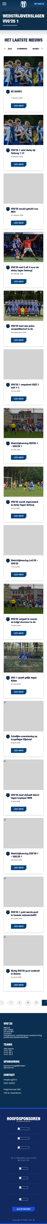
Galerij (36, 48)
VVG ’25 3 (8, 1054)
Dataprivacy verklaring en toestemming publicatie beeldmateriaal (23, 1036)
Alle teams (9, 1048)
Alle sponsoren (23, 1209)
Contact (8, 1033)
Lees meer (19, 105)
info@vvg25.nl (10, 1079)
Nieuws (7, 1027)
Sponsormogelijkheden (14, 1065)
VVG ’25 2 (8, 1052)
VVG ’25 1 (8, 1050)
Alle (10, 48)
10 (36, 1002)
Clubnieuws (22, 48)
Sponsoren (9, 1067)
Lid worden (9, 1031)
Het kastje (39, 4)
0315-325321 (9, 1083)
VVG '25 (32, 1220)
